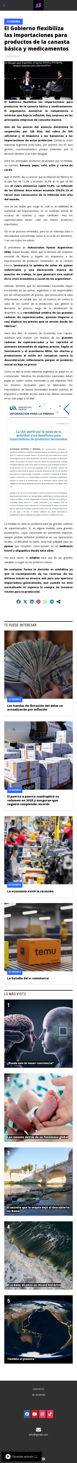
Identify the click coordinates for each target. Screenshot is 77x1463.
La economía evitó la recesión (30, 891)
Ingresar (40, 1395)
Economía (13, 21)
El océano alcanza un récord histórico (34, 1285)
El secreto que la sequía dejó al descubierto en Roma (38, 1209)
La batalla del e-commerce (28, 978)
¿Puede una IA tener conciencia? (30, 1063)
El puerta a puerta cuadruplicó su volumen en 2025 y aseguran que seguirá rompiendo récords (33, 800)
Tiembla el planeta (20, 1359)
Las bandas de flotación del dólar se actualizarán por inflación (35, 707)
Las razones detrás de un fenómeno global (37, 1137)
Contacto (38, 1389)
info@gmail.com (38, 1434)
